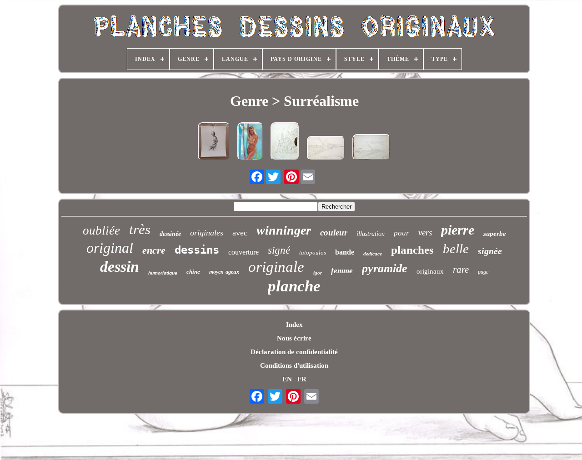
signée (490, 251)
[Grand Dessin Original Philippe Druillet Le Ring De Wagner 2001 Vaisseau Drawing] (326, 149)
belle (456, 248)
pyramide (384, 268)
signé (279, 250)
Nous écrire (294, 338)
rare (461, 269)
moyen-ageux (224, 272)
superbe (494, 233)
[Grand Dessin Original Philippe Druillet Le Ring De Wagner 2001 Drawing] (285, 142)
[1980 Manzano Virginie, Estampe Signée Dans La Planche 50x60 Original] (214, 142)
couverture (243, 252)
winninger (283, 230)
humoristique (162, 272)
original (109, 248)
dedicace (372, 253)
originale (276, 267)
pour (401, 233)
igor (317, 272)
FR (301, 379)
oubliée (101, 230)
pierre (457, 229)
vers (425, 232)
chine (193, 271)
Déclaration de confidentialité (294, 351)
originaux (430, 271)
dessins (197, 250)
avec (239, 232)
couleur (333, 232)
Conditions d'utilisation (294, 365)
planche (294, 286)
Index (294, 324)
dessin (119, 266)
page (483, 272)
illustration (370, 233)
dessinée (170, 233)
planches (412, 250)
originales (206, 232)
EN (287, 379)
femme (342, 270)
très (140, 229)
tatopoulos (312, 252)
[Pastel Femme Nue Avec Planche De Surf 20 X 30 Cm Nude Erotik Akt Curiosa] (250, 142)
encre (154, 250)
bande (344, 252)
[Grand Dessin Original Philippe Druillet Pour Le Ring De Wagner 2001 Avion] (371, 148)
